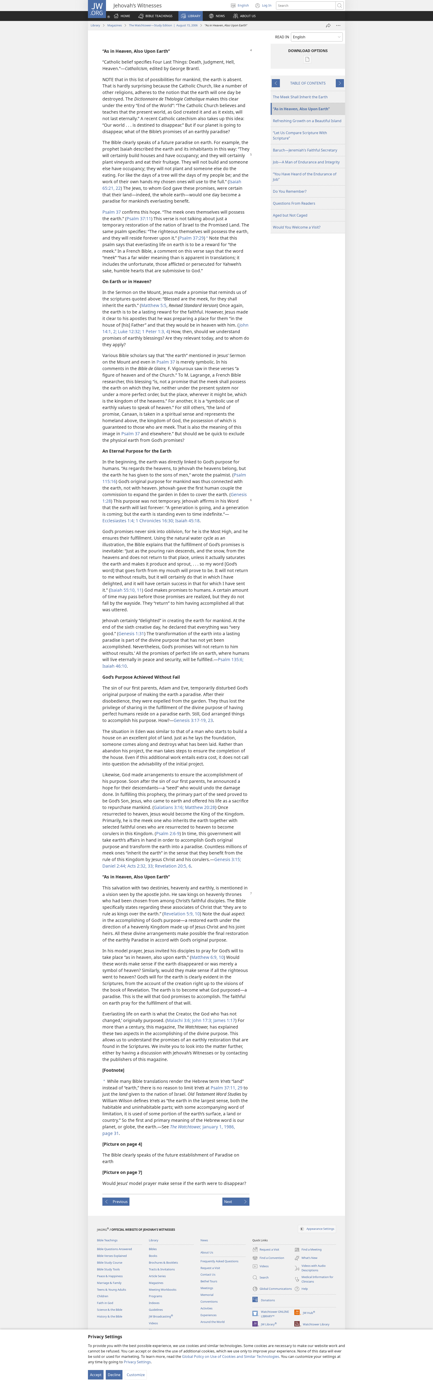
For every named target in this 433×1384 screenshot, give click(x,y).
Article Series (157, 1276)
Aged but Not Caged (290, 215)
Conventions (209, 1301)
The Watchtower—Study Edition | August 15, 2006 (163, 25)
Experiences (208, 1315)
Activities (206, 1308)
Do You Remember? (289, 191)
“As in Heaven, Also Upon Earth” (301, 108)
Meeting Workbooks (162, 1290)
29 (239, 1088)
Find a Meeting (308, 1249)
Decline (114, 1374)
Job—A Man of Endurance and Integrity (306, 162)
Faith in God (105, 1303)
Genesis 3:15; (227, 859)
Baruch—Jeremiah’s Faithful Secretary (305, 150)
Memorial (206, 1295)
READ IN (282, 36)
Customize (136, 1374)
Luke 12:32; (129, 331)
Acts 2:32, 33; (140, 866)
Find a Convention (268, 1258)
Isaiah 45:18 (187, 521)
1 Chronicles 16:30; (154, 521)
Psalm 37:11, (223, 1088)
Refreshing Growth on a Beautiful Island (307, 120)
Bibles (153, 1249)
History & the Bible (109, 1316)
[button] (155, 16)
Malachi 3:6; (179, 1020)
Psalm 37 (111, 212)
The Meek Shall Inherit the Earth (300, 96)
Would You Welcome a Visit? (296, 227)
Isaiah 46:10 (114, 666)
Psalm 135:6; (231, 659)
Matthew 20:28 (199, 807)
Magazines (114, 25)
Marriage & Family (109, 1283)
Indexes (154, 1303)
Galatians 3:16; (169, 807)
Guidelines (156, 1310)
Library (95, 25)
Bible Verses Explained (112, 1256)
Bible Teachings (107, 1240)
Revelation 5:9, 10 (182, 914)
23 (210, 720)
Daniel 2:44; (114, 866)
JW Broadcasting (161, 1316)
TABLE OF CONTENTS (308, 83)
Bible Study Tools (108, 1269)
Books (153, 1256)
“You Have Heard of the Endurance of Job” (304, 177)
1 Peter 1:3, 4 (155, 331)
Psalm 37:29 (191, 238)
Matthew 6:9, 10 (207, 957)
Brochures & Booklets (163, 1262)
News (204, 1240)
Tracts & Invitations (162, 1269)
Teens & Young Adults (111, 1290)
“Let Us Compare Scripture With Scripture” (300, 135)
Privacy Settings (137, 1361)
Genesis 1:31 (131, 633)
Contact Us (207, 1274)
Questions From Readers (294, 203)
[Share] (328, 25)
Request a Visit (210, 1268)
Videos (153, 1323)
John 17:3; (201, 1020)
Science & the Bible (109, 1310)
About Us (206, 1252)
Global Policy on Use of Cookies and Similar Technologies (230, 1356)
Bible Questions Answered (114, 1249)
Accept (95, 1374)
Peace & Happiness (110, 1276)
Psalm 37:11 (139, 218)
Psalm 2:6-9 (168, 833)
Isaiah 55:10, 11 (126, 590)
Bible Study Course (109, 1262)
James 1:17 (223, 1020)
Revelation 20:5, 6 (172, 866)
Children (102, 1296)
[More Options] (338, 25)
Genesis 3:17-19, (190, 720)
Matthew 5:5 (153, 305)
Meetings (206, 1288)
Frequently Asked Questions (219, 1261)
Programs (155, 1296)
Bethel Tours (208, 1281)
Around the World (212, 1322)
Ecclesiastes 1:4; (118, 521)
